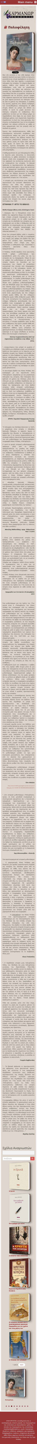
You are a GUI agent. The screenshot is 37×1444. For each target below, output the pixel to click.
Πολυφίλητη (9, 1400)
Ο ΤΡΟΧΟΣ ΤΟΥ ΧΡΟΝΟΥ (17, 1360)
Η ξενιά (11, 1191)
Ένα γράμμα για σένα (16, 1223)
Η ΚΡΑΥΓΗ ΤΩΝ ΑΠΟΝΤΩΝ (18, 1256)
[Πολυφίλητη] (19, 52)
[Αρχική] (17, 14)
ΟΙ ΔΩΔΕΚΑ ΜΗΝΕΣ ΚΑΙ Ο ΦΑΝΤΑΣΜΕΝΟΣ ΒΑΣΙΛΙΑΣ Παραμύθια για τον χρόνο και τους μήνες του (18, 1325)
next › (22, 1365)
